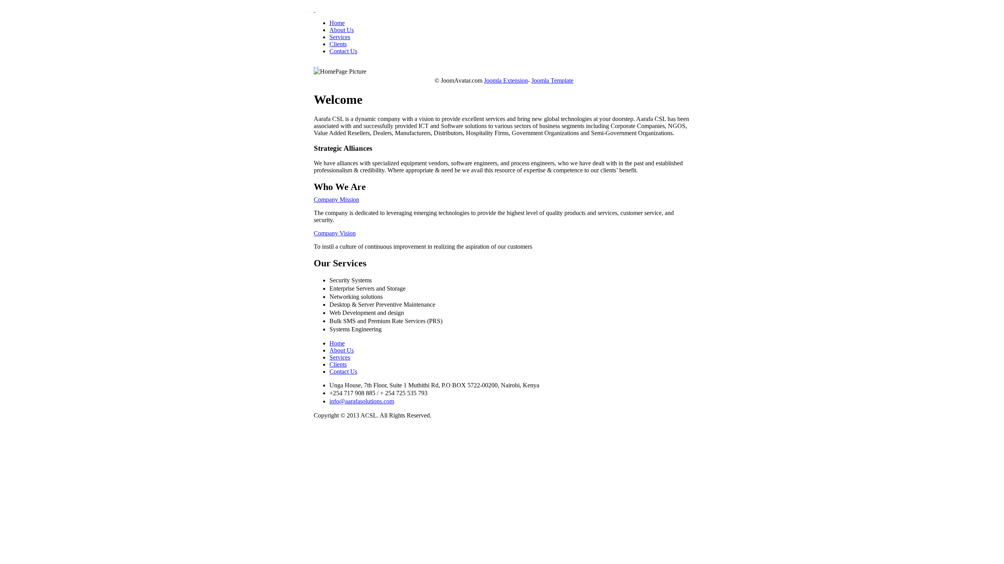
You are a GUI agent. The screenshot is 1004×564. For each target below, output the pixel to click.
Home (337, 23)
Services (339, 37)
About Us (341, 30)
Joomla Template (552, 80)
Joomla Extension (506, 80)
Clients (338, 44)
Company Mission (336, 199)
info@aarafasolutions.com (361, 401)
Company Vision (335, 233)
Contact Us (343, 51)
